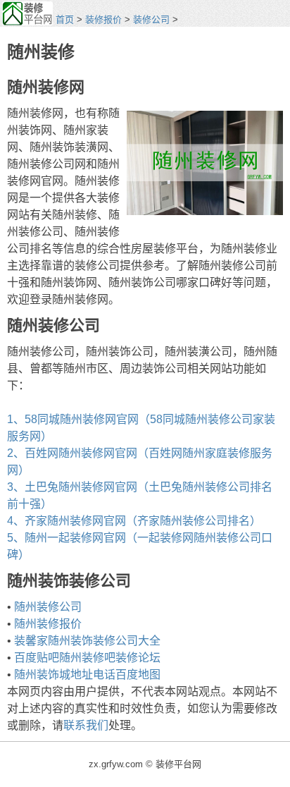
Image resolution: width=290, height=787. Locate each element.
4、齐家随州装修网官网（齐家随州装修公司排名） (134, 521)
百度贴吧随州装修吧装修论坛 (87, 658)
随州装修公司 (48, 607)
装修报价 (103, 19)
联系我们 (85, 725)
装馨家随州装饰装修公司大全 (87, 641)
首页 (65, 19)
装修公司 (151, 19)
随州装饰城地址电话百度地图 (87, 675)
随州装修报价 (48, 624)
